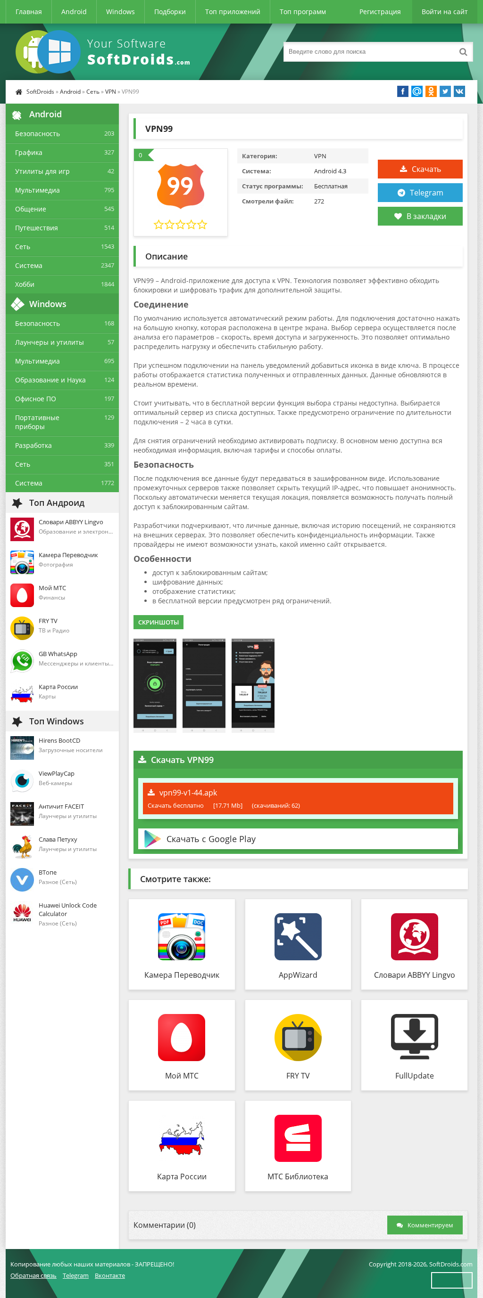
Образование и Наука (50, 379)
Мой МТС (182, 1076)
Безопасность (37, 133)
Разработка (33, 445)
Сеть (93, 92)
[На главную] (104, 51)
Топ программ (303, 11)
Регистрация (380, 11)
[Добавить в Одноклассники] (431, 91)
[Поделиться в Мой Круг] (417, 91)
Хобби (24, 284)
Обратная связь (33, 1275)
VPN (110, 92)
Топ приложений (232, 11)
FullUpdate (414, 1076)
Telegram (426, 192)
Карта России (182, 1176)
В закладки (426, 216)
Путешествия (36, 227)
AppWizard (298, 975)
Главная (29, 11)
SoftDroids (40, 92)
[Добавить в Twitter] (445, 91)
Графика (28, 152)
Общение (30, 208)
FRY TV (298, 1076)
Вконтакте (110, 1275)
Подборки (170, 11)
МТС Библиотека (297, 1176)
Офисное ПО (35, 398)
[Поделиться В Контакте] (459, 91)
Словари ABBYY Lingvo (414, 975)
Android (74, 11)
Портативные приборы (37, 422)
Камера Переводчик (181, 975)
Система (28, 265)
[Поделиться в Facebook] (402, 91)
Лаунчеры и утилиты (49, 342)
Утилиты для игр (42, 171)
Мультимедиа (37, 190)
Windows (120, 11)
